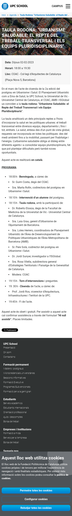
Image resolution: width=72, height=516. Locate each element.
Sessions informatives (14, 377)
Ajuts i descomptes (13, 417)
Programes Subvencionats (16, 386)
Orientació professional (15, 412)
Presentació (9, 347)
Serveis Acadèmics (12, 403)
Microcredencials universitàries (19, 373)
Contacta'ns (9, 356)
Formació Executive (13, 382)
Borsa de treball (11, 421)
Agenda (13, 15)
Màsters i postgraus (13, 368)
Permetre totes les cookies (36, 490)
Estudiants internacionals (16, 407)
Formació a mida (12, 433)
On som (7, 352)
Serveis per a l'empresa (15, 437)
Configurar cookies (36, 499)
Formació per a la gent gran (17, 391)
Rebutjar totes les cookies (36, 507)
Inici (4, 15)
